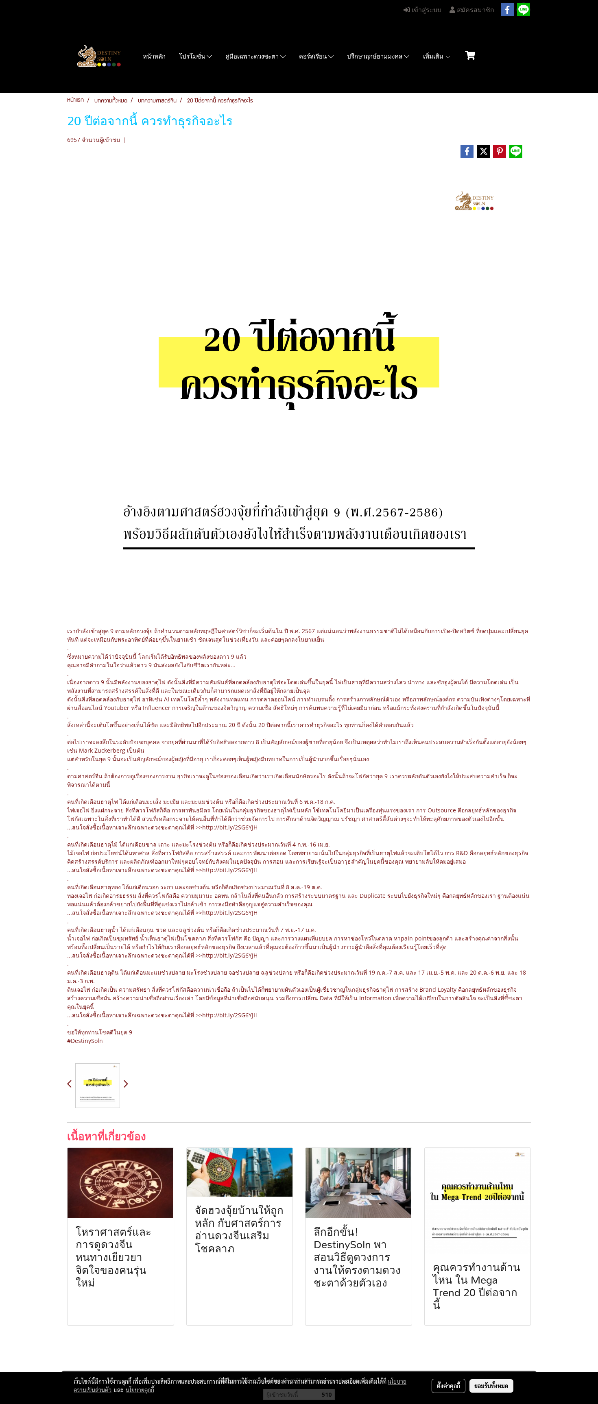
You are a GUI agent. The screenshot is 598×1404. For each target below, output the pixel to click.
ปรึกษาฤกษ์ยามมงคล (375, 56)
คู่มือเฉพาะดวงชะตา (252, 56)
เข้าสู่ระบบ (425, 10)
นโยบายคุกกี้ (140, 1389)
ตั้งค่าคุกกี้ (448, 1385)
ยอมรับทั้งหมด (491, 1385)
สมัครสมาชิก (474, 10)
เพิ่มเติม (434, 56)
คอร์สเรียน (313, 56)
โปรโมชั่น (193, 56)
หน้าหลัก (154, 56)
